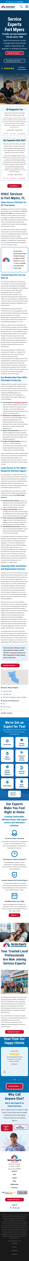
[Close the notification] (28, 1)
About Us (13, 915)
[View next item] (19, 1079)
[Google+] (18, 1208)
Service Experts (7, 999)
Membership (14, 1184)
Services (14, 1171)
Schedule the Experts (13, 53)
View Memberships (20, 1127)
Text (7, 133)
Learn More (20, 2)
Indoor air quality (8, 509)
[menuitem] (14, 1243)
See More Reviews (13, 1086)
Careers (14, 1178)
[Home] (8, 6)
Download (22, 133)
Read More (14, 1064)
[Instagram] (13, 1208)
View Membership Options (13, 61)
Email (13, 133)
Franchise (14, 1188)
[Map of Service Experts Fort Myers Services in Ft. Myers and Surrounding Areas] (14, 677)
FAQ (14, 1174)
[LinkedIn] (16, 1208)
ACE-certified (17, 311)
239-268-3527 (7, 694)
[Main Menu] (26, 6)
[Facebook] (10, 1208)
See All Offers (13, 186)
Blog (14, 1181)
